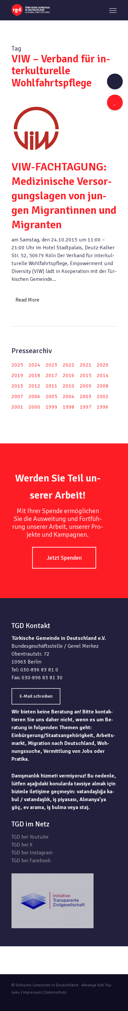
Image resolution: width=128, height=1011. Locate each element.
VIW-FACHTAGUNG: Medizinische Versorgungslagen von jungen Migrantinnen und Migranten (64, 196)
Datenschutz (55, 992)
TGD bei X (21, 845)
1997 (86, 407)
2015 (86, 375)
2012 (34, 386)
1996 (103, 407)
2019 (17, 375)
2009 (86, 386)
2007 (17, 396)
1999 (51, 407)
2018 (34, 375)
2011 (51, 386)
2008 (103, 386)
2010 (69, 386)
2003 (86, 396)
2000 (34, 407)
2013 (17, 386)
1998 (69, 407)
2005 (51, 396)
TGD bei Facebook (31, 860)
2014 (103, 375)
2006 (34, 396)
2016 (69, 375)
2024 (34, 365)
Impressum (32, 992)
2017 (51, 375)
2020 (103, 365)
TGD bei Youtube (30, 837)
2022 (69, 365)
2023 (51, 365)
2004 (69, 396)
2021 (86, 365)
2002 (103, 396)
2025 (17, 365)
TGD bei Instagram (32, 852)
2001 (17, 407)
